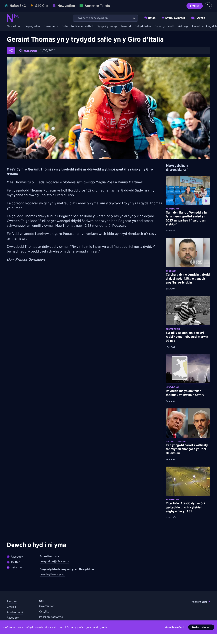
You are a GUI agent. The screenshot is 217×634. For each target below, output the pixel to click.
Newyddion (14, 26)
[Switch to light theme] (208, 5)
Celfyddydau (143, 26)
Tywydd (200, 17)
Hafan (151, 17)
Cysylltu (44, 611)
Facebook (17, 556)
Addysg (183, 26)
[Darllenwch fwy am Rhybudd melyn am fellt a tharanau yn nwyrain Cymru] (188, 368)
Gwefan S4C (47, 606)
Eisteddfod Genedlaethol (77, 26)
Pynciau (12, 601)
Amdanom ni (15, 612)
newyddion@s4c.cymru (54, 561)
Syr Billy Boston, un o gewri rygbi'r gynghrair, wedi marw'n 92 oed (187, 337)
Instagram (17, 567)
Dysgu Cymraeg (175, 17)
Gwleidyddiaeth (164, 26)
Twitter (15, 562)
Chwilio (11, 606)
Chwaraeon (51, 26)
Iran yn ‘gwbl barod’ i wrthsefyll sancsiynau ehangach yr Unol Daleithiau (187, 449)
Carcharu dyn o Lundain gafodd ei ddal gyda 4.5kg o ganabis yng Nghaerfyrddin (188, 278)
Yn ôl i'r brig (199, 601)
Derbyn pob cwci (201, 627)
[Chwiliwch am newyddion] (134, 18)
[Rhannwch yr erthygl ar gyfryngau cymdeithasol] (11, 50)
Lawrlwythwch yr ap (52, 574)
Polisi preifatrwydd (51, 617)
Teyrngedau (32, 26)
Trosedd (126, 26)
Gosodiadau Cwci (174, 627)
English (194, 5)
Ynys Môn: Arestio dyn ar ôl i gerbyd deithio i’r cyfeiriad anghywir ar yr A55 (185, 507)
